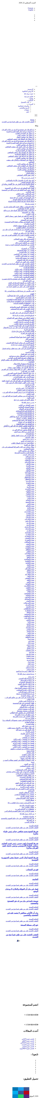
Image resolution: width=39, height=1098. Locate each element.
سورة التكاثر (30, 492)
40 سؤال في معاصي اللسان (25, 158)
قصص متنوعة (29, 735)
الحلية (32, 294)
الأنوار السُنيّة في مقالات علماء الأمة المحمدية (19, 222)
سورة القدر (30, 576)
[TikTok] (33, 1067)
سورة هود (31, 664)
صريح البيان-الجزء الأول (26, 701)
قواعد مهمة (30, 751)
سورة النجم (30, 624)
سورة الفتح (30, 565)
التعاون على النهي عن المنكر (24, 262)
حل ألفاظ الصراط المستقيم (25, 411)
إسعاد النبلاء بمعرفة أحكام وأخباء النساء (21, 201)
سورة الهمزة (30, 635)
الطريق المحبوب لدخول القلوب (24, 322)
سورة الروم (30, 525)
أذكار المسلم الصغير (27, 182)
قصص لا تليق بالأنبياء (27, 733)
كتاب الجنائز (30, 752)
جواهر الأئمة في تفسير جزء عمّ (24, 400)
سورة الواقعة (30, 637)
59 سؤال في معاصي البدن (25, 164)
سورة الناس (30, 620)
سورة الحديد (30, 513)
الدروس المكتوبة (27, 91)
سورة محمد (30, 658)
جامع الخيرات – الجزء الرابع (25, 388)
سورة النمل (30, 631)
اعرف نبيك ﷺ (28, 94)
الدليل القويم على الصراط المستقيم (22, 309)
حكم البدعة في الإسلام (26, 409)
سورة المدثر (30, 601)
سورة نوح (31, 662)
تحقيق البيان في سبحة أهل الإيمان (23, 379)
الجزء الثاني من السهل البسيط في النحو (21, 284)
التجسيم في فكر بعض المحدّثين (24, 239)
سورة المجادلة (29, 599)
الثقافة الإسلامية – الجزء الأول (24, 269)
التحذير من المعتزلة (27, 248)
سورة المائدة (30, 595)
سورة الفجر (30, 567)
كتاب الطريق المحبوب (27, 756)
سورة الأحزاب (29, 458)
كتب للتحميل (25, 102)
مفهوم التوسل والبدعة (27, 805)
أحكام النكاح (30, 173)
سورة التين (30, 498)
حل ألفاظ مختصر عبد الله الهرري (23, 430)
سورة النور (30, 633)
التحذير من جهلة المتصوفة (25, 250)
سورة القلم (30, 580)
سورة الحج (30, 508)
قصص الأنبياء (30, 732)
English (30, 10)
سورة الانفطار (29, 479)
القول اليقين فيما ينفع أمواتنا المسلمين (21, 337)
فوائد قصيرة (30, 724)
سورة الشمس (29, 538)
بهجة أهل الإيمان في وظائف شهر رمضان (21, 367)
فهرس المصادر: (32, 869)
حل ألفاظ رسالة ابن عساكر (25, 418)
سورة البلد (30, 485)
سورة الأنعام (30, 468)
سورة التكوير (30, 494)
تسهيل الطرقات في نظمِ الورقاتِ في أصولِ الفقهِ (18, 381)
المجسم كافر (30, 339)
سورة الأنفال (30, 470)
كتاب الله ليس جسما (27, 758)
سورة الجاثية (30, 500)
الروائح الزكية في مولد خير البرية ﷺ (23, 315)
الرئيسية (30, 89)
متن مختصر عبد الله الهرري (25, 785)
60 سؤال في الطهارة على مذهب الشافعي (20, 166)
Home (32, 120)
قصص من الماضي (28, 737)
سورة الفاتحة (30, 563)
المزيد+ (30, 104)
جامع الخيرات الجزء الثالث (25, 390)
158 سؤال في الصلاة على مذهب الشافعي (20, 139)
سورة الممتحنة (29, 614)
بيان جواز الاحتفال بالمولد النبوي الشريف (21, 373)
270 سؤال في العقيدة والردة (25, 150)
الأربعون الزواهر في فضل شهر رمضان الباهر (19, 216)
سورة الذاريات (29, 519)
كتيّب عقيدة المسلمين (27, 766)
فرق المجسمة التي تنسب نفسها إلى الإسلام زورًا (18, 720)
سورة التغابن (30, 491)
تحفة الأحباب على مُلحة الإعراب (24, 377)
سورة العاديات (29, 553)
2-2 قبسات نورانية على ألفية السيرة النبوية (20, 143)
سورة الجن (30, 504)
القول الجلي (30, 335)
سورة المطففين (29, 608)
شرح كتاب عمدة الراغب (26, 692)
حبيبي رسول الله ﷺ (28, 402)
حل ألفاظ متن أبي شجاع (26, 422)
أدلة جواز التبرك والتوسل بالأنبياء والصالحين (20, 180)
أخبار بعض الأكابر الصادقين (25, 175)
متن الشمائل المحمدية (27, 777)
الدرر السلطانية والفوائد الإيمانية (24, 303)
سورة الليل (30, 591)
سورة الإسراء (29, 473)
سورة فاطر (30, 648)
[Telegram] (33, 1065)
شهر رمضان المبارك (27, 695)
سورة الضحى (30, 546)
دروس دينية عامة (28, 439)
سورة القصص (29, 578)
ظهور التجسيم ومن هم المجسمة (23, 703)
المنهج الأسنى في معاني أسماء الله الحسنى (20, 343)
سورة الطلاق (30, 549)
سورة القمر (30, 582)
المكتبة (31, 100)
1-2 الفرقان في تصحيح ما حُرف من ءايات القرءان (18, 129)
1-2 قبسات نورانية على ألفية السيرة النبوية (20, 131)
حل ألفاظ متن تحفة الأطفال (25, 424)
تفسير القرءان (29, 386)
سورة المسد (30, 606)
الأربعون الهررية (29, 218)
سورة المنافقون (29, 616)
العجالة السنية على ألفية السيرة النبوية (21, 326)
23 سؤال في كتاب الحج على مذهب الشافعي (19, 147)
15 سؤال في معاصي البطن (25, 137)
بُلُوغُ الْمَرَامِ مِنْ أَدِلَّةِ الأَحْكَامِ (25, 365)
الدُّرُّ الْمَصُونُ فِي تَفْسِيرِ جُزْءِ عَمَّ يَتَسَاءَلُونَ (20, 295)
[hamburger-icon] (36, 86)
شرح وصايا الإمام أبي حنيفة (25, 694)
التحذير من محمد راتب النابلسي (24, 254)
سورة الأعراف (29, 462)
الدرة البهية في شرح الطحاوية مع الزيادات (20, 301)
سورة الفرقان (29, 568)
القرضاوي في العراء (27, 333)
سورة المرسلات (29, 603)
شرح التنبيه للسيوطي (27, 680)
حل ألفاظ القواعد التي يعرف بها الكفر (22, 416)
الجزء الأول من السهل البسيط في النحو (21, 283)
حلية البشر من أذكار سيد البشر (24, 432)
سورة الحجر (30, 510)
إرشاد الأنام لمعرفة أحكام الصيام (23, 199)
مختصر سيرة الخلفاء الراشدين (24, 794)
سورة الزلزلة (30, 529)
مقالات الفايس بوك (28, 807)
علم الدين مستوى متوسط (25, 711)
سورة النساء (30, 627)
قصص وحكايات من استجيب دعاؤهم (22, 749)
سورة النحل (30, 625)
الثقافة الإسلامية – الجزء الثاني (24, 273)
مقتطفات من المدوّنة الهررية (24, 809)
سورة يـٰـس (30, 665)
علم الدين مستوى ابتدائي (26, 709)
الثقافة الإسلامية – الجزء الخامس (23, 275)
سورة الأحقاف (29, 460)
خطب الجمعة (29, 437)
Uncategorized (29, 171)
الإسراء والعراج (29, 224)
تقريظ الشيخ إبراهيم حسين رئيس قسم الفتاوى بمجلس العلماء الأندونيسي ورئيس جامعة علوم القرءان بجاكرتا (20, 845)
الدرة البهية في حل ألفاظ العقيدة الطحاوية (20, 299)
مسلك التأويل (29, 800)
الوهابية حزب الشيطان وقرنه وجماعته (21, 356)
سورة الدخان (30, 517)
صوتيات (26, 110)
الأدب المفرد (30, 214)
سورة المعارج (29, 610)
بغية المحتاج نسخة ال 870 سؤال (23, 364)
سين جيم (31, 676)
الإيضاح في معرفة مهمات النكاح (23, 226)
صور (27, 112)
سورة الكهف (30, 587)
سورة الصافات (29, 542)
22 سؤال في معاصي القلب (25, 145)
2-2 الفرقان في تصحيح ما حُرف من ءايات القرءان (18, 141)
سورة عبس (30, 645)
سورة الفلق (30, 570)
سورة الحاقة (30, 506)
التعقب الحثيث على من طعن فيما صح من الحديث (18, 122)
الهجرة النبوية (30, 352)
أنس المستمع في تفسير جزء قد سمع (22, 197)
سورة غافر (30, 646)
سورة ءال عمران (28, 454)
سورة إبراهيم (30, 456)
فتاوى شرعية (28, 96)
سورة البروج (30, 481)
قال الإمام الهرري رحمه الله (25, 730)
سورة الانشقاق (29, 477)
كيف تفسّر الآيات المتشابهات (25, 770)
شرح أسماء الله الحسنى (26, 678)
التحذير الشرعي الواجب (26, 241)
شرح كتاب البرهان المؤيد (26, 684)
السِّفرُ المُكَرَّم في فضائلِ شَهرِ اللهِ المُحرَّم (20, 318)
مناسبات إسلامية (23, 106)
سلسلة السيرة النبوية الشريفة (24, 452)
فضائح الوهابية (29, 722)
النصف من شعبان (28, 346)
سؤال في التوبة (29, 445)
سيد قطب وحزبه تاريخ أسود (25, 671)
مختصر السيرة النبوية (27, 787)
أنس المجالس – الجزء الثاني (25, 194)
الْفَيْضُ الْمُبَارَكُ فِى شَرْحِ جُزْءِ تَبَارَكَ (23, 331)
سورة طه (31, 643)
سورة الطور (30, 551)
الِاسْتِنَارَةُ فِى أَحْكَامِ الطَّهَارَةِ (25, 227)
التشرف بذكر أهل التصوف (25, 260)
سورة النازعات (29, 618)
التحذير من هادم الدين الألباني (24, 256)
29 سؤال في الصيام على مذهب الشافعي (21, 152)
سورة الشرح (30, 534)
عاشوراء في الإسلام (27, 705)
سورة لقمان (30, 656)
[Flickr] (33, 1071)
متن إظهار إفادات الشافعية (25, 775)
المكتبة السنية (29, 341)
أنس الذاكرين (30, 192)
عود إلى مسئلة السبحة (29, 925)
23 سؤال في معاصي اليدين (25, 148)
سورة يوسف (30, 667)
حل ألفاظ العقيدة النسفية (26, 414)
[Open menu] (27, 104)
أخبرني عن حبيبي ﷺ (28, 178)
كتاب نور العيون (29, 764)
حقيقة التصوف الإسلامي (26, 407)
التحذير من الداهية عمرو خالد (24, 243)
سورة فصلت (30, 650)
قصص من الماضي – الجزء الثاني (23, 747)
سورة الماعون (29, 597)
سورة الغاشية (29, 561)
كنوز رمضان (30, 768)
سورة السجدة (29, 532)
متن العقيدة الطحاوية (27, 781)
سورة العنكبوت (29, 559)
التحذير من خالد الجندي (26, 252)
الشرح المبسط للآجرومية (26, 320)
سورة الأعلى (30, 464)
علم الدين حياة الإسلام (27, 707)
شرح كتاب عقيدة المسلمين (25, 690)
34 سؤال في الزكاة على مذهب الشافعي (21, 156)
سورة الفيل (30, 572)
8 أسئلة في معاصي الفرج (26, 169)
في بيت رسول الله (28, 726)
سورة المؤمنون (29, 593)
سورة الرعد (30, 523)
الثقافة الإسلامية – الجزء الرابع (24, 277)
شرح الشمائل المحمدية (26, 682)
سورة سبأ (31, 639)
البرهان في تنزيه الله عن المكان (23, 233)
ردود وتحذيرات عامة (27, 441)
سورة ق (31, 652)
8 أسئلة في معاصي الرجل (25, 168)
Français (30, 8)
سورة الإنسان (29, 475)
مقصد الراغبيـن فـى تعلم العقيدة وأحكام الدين (19, 811)
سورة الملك (30, 612)
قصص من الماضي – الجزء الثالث (23, 745)
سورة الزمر (30, 530)
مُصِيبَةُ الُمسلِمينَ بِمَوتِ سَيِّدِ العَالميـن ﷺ (21, 803)
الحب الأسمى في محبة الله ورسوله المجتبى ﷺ (19, 291)
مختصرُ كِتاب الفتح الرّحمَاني (25, 798)
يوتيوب (31, 98)
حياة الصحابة (30, 433)
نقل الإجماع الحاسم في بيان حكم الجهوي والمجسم (17, 818)
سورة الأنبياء (30, 466)
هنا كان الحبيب (29, 822)
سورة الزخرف (29, 527)
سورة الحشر (30, 515)
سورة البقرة (30, 483)
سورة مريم (30, 660)
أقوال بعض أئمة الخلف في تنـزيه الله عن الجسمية (18, 190)
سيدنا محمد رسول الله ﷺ (26, 674)
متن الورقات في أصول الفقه (24, 783)
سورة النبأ (31, 622)
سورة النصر (30, 629)
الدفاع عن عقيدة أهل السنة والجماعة (22, 307)
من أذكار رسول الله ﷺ (27, 814)
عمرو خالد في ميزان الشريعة (24, 714)
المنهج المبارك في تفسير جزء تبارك (22, 345)
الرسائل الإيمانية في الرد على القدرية (22, 313)
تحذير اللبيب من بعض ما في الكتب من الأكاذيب (18, 375)
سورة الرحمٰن (29, 521)
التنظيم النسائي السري (26, 265)
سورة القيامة (30, 584)
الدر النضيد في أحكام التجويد (25, 297)
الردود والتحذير (24, 108)
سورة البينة (30, 487)
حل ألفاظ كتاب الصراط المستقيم (23, 420)
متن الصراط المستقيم (27, 779)
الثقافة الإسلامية (29, 267)
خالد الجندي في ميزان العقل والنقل (22, 435)
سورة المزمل (29, 605)
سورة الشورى (29, 540)
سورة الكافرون (29, 586)
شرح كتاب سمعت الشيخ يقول (24, 688)
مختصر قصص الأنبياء (27, 796)
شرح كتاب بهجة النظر (27, 686)
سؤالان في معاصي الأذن (26, 451)
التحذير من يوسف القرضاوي (25, 258)
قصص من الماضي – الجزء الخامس (22, 741)
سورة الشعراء (29, 536)
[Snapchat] (33, 1073)
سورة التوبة (30, 496)
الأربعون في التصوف (27, 220)
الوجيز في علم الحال (27, 354)
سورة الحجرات (29, 511)
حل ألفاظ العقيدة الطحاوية (25, 413)
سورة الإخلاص (29, 472)
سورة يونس (30, 669)
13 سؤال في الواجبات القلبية (25, 133)
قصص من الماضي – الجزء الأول (23, 739)
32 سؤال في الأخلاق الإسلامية (24, 154)
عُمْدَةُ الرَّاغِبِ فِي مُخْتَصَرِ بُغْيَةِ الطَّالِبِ (22, 713)
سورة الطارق (29, 548)
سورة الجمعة (30, 502)
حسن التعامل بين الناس (26, 405)
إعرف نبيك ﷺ (29, 204)
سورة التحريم (29, 489)
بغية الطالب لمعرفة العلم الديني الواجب (21, 358)
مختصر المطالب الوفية (26, 792)
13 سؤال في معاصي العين (25, 135)
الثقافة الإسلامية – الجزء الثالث (24, 271)
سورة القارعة (29, 574)
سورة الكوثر (30, 589)
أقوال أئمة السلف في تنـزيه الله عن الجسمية (19, 188)
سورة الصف (30, 544)
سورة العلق (30, 557)
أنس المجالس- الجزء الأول (25, 196)
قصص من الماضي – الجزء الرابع (23, 743)
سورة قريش (30, 654)
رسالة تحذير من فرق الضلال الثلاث (22, 443)
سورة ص (31, 641)
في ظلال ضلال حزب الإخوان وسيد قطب (20, 728)
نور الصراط (30, 820)
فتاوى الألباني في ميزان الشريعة (23, 716)
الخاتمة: (35, 879)
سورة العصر (30, 555)
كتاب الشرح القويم (28, 754)
